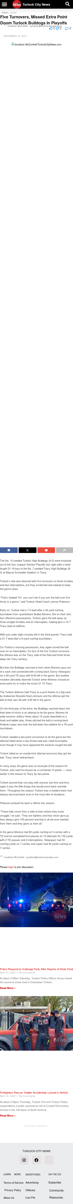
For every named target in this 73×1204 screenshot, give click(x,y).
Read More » (8, 988)
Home (5, 12)
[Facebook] (36, 1160)
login (11, 867)
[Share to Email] (46, 550)
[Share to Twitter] (27, 550)
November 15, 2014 (15, 36)
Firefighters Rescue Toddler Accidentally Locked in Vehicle (34, 1092)
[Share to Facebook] (9, 550)
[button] (4, 4)
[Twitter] (49, 1160)
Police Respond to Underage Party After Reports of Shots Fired (36, 969)
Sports (13, 12)
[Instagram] (24, 1160)
